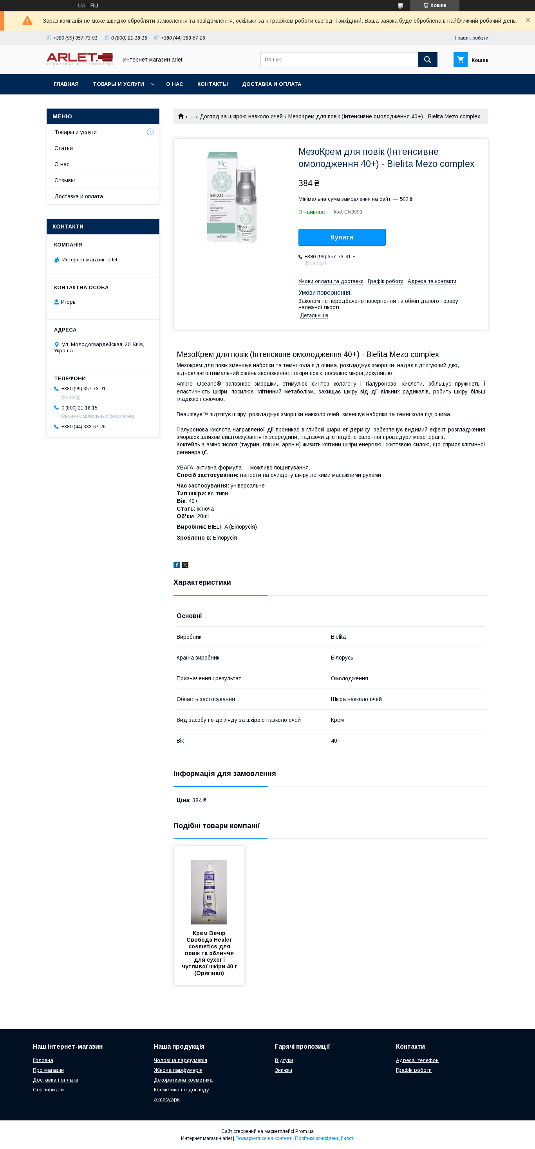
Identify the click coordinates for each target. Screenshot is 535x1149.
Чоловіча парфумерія (180, 1060)
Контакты (212, 84)
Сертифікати (48, 1090)
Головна (43, 1060)
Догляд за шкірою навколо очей (241, 116)
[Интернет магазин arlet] (80, 63)
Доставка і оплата (55, 1080)
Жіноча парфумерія (178, 1070)
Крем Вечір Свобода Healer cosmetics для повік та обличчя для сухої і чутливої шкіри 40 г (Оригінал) (210, 953)
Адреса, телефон (417, 1060)
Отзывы (64, 180)
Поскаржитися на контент (263, 1138)
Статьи (63, 148)
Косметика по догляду (181, 1090)
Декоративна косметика (183, 1080)
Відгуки (284, 1060)
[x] (185, 566)
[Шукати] (427, 59)
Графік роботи (414, 1070)
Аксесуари (167, 1099)
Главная (66, 84)
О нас (174, 84)
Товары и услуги (118, 84)
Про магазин (48, 1070)
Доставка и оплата (271, 84)
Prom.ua (304, 1131)
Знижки (283, 1070)
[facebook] (177, 566)
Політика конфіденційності (324, 1138)
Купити (342, 237)
